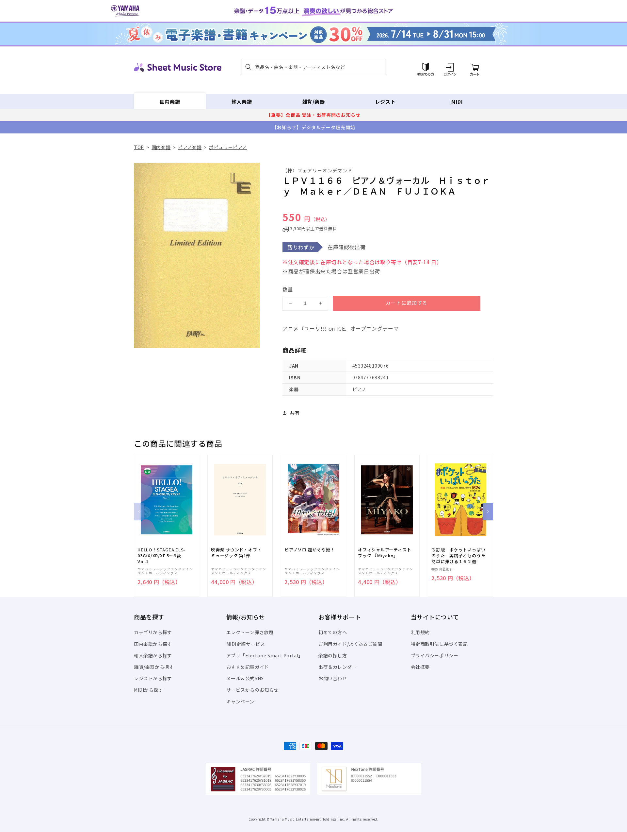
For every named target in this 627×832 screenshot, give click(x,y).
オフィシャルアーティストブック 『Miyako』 (384, 553)
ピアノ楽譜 (189, 147)
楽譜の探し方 (332, 655)
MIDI (457, 101)
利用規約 (420, 632)
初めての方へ (332, 632)
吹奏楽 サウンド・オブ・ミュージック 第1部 (236, 553)
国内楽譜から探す (153, 644)
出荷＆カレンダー (337, 667)
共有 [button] (294, 412)
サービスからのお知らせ (252, 689)
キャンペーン (240, 701)
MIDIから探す (148, 689)
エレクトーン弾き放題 (250, 632)
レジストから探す (153, 678)
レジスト (385, 101)
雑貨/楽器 (313, 101)
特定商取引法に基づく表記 (439, 644)
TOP (139, 147)
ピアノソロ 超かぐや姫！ (309, 550)
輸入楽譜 (242, 101)
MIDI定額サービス (245, 644)
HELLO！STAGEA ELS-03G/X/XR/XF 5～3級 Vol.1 (161, 555)
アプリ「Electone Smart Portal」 (264, 655)
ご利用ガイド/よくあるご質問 (350, 644)
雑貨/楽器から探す (154, 667)
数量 (287, 289)
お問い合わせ (332, 678)
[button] (313, 67)
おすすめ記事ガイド (247, 667)
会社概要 (420, 667)
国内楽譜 (170, 101)
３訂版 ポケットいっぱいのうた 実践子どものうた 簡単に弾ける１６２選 (460, 555)
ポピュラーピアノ (228, 147)
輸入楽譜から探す (153, 655)
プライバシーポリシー (434, 655)
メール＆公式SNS (245, 678)
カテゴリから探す (153, 632)
